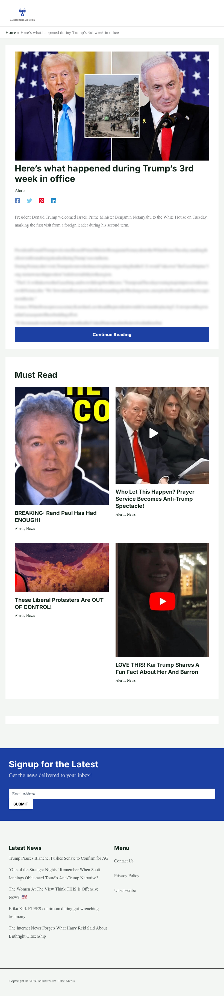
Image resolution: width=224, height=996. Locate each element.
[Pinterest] (41, 200)
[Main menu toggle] (209, 13)
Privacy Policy (126, 875)
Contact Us (124, 861)
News (30, 528)
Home (10, 32)
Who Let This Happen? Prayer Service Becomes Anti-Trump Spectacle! (155, 498)
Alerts (20, 190)
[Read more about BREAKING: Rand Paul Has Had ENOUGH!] (61, 445)
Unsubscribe (125, 890)
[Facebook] (17, 200)
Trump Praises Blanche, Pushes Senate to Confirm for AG (58, 858)
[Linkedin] (53, 200)
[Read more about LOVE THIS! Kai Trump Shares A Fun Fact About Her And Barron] (162, 599)
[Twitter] (29, 200)
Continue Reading (112, 334)
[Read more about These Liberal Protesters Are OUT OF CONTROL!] (61, 567)
